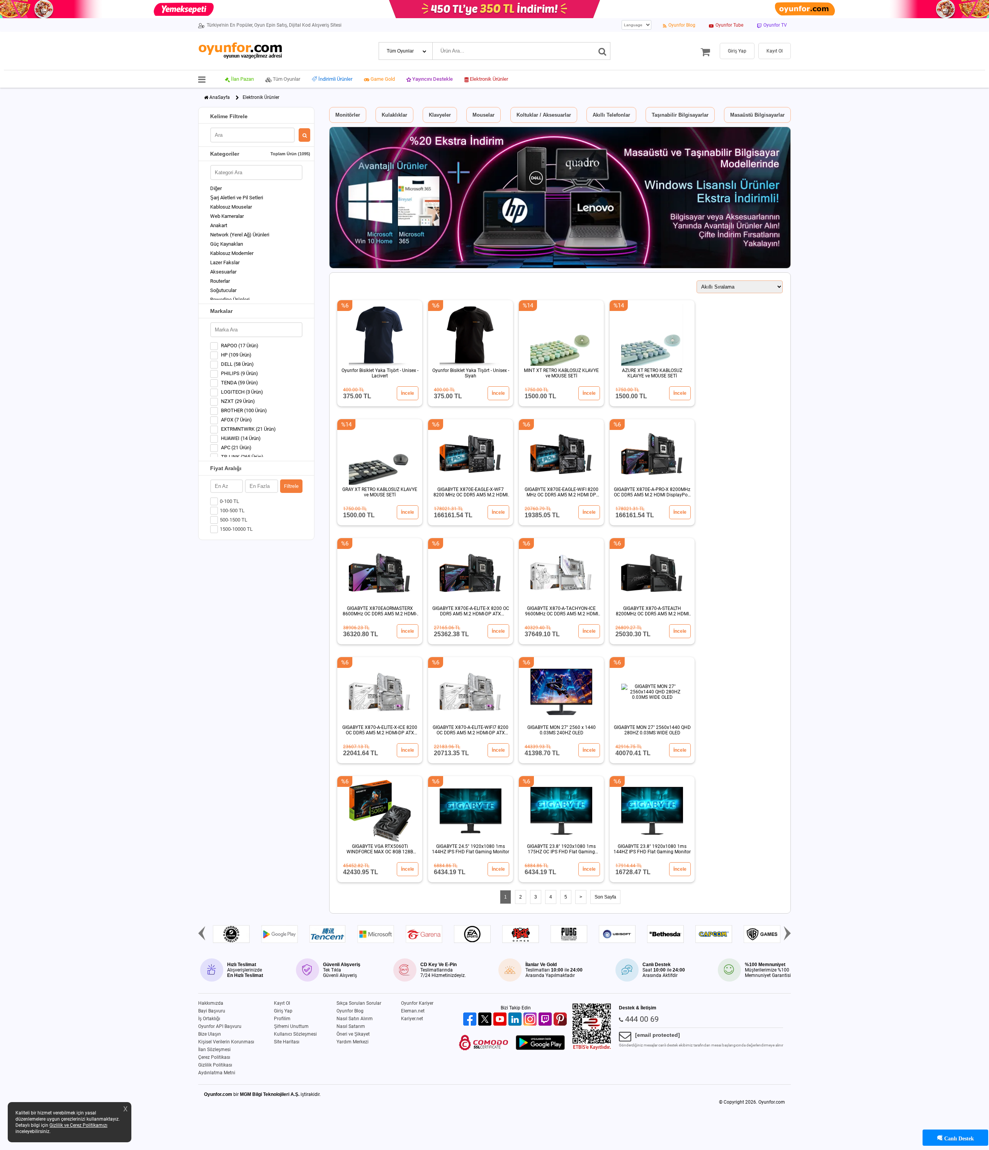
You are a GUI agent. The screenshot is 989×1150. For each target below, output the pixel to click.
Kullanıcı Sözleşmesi (295, 1034)
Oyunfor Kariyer (417, 1003)
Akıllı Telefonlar (611, 115)
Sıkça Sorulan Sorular (358, 1003)
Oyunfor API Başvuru (219, 1026)
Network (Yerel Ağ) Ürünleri (239, 235)
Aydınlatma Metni (216, 1072)
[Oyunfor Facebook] (470, 1019)
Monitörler (347, 115)
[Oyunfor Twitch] (546, 1019)
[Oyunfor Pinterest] (561, 1019)
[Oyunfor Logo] (240, 50)
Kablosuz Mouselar (231, 207)
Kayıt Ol (282, 1003)
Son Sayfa (605, 897)
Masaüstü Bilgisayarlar (757, 115)
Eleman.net (413, 1011)
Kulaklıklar (394, 115)
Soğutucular (223, 290)
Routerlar (220, 281)
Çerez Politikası (214, 1057)
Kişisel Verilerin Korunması (226, 1042)
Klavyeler (440, 115)
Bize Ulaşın (209, 1034)
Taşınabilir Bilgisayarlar (680, 115)
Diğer (216, 188)
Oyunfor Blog (350, 1011)
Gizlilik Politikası (215, 1065)
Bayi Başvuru (211, 1011)
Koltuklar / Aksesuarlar (544, 115)
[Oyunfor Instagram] (531, 1019)
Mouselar (483, 115)
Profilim (282, 1018)
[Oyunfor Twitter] (485, 1019)
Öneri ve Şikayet (353, 1034)
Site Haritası (286, 1042)
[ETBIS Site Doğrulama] (592, 1048)
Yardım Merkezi (352, 1042)
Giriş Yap (283, 1011)
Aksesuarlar (223, 272)
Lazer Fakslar (225, 262)
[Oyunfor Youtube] (500, 1019)
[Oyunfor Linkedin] (515, 1019)
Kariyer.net (412, 1018)
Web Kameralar (227, 216)
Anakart (218, 225)
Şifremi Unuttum (291, 1026)
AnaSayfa (219, 97)
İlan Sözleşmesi (214, 1049)
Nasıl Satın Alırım (354, 1018)
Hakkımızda (210, 1003)
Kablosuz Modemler (231, 253)
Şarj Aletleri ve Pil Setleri (236, 197)
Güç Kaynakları (226, 244)
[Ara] (602, 51)
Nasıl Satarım (350, 1026)
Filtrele (291, 486)
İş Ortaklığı (209, 1018)
